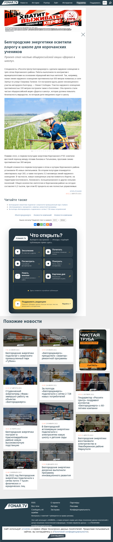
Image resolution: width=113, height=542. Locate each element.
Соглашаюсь (57, 535)
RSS (33, 502)
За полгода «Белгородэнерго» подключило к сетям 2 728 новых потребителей (37, 209)
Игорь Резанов (75, 191)
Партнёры (74, 502)
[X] (38, 224)
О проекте (55, 502)
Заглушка (55, 509)
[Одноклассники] (47, 224)
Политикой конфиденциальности (70, 531)
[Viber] (50, 224)
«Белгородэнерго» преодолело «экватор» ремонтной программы (32, 207)
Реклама (74, 506)
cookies (51, 520)
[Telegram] (44, 224)
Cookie (26, 528)
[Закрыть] (83, 34)
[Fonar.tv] (10, 3)
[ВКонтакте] (35, 224)
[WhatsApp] (41, 224)
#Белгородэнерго (23, 215)
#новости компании (63, 215)
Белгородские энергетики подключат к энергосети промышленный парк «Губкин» (38, 205)
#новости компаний (43, 215)
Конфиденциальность (80, 509)
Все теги (35, 506)
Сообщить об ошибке (37, 511)
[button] (79, 100)
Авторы (54, 506)
